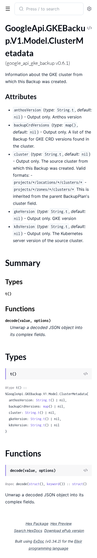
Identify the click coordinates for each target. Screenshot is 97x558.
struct (34, 484)
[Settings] (89, 9)
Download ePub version (64, 530)
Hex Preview (61, 523)
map (46, 406)
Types (14, 282)
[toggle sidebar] (6, 8)
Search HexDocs (28, 531)
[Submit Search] (21, 9)
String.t (43, 400)
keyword (53, 484)
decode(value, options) (28, 320)
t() (8, 293)
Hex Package (37, 523)
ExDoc (38, 541)
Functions (20, 309)
